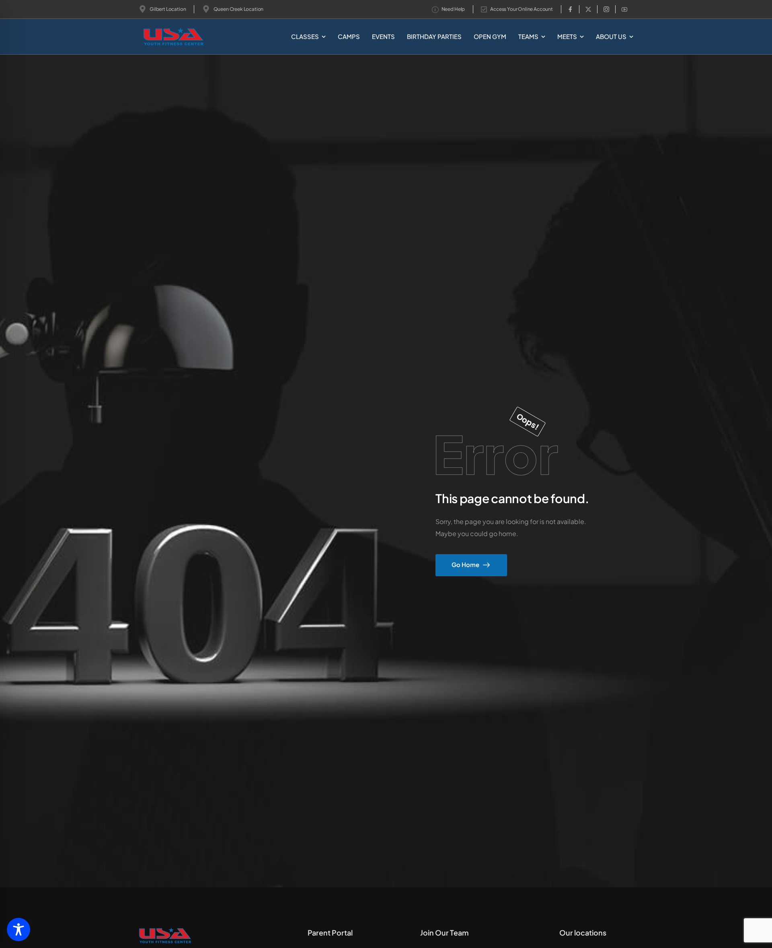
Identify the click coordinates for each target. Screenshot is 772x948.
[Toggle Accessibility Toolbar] (18, 929)
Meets (567, 36)
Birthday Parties (434, 36)
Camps (349, 36)
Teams (528, 36)
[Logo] (160, 37)
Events (383, 36)
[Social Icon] (570, 9)
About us (611, 36)
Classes (305, 36)
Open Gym (490, 36)
